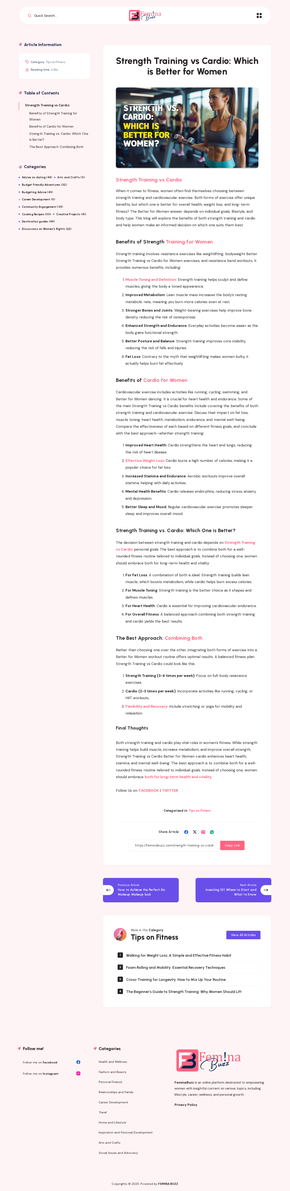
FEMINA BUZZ (168, 1184)
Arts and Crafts (110, 1143)
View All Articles (243, 935)
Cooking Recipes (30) (36, 214)
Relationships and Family (116, 1092)
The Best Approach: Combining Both (56, 147)
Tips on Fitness (200, 811)
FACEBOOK (149, 790)
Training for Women (189, 242)
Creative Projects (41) (71, 214)
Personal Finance (110, 1082)
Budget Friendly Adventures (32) (44, 184)
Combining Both (184, 638)
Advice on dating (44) (37, 177)
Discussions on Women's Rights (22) (47, 229)
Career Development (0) (38, 199)
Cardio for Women (165, 380)
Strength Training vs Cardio (149, 180)
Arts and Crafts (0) (71, 177)
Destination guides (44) (38, 221)
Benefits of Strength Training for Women (53, 116)
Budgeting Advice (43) (37, 192)
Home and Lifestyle (112, 1122)
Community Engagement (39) (42, 206)
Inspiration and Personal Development (126, 1132)
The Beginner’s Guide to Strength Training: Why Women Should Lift (184, 991)
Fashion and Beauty (113, 1072)
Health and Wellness (113, 1062)
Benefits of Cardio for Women (51, 126)
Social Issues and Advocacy (118, 1153)
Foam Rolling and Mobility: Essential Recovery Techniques (175, 967)
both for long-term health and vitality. (178, 777)
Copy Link (232, 845)
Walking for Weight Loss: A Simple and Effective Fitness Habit (178, 955)
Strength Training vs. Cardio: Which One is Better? (58, 137)
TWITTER (170, 790)
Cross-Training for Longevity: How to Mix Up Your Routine (176, 979)
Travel (103, 1112)
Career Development (113, 1102)
